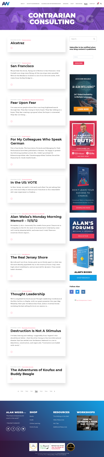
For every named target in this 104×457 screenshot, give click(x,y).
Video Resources (58, 420)
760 (26, 391)
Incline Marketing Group (63, 453)
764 (46, 391)
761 (31, 391)
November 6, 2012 (16, 179)
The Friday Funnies (27, 367)
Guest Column (26, 136)
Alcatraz (17, 43)
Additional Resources (60, 427)
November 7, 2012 (16, 99)
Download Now (83, 208)
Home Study (34, 427)
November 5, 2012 (16, 213)
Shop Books (83, 278)
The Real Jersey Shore (29, 257)
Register (83, 236)
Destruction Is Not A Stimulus (36, 331)
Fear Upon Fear (23, 103)
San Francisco (22, 66)
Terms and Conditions (60, 454)
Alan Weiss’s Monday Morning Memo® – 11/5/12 (36, 219)
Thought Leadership (28, 294)
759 (22, 391)
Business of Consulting (28, 327)
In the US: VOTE (24, 182)
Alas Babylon (26, 99)
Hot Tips (56, 423)
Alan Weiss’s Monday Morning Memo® (33, 213)
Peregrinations (26, 40)
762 (36, 391)
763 (41, 391)
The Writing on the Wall (61, 416)
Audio (31, 420)
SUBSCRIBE (79, 63)
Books (32, 416)
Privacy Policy (51, 454)
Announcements (27, 179)
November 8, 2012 (16, 40)
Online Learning (35, 423)
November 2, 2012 (16, 291)
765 (51, 391)
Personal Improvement (37, 99)
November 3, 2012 (16, 254)
